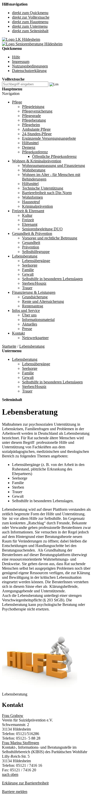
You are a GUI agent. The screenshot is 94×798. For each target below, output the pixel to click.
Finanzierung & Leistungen (33, 292)
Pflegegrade (31, 116)
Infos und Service (26, 310)
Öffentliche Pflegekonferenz (54, 156)
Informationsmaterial (38, 319)
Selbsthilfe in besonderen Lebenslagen (52, 279)
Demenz (28, 147)
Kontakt (18, 333)
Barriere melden (14, 791)
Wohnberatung (33, 170)
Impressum (20, 61)
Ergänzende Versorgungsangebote (49, 138)
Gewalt (28, 274)
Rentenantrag (32, 306)
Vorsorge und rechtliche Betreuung (49, 238)
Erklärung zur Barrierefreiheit (25, 783)
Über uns (29, 315)
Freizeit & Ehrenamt (28, 211)
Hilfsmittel (30, 143)
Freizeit (28, 220)
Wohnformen (32, 197)
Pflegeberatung (34, 120)
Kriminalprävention (37, 206)
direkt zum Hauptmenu (30, 22)
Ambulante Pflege (36, 129)
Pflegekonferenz (35, 152)
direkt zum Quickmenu (30, 13)
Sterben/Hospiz (34, 283)
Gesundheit (31, 242)
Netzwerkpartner (35, 338)
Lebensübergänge (36, 261)
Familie (28, 270)
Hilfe (16, 57)
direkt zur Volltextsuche (30, 17)
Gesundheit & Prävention (32, 233)
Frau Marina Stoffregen (20, 743)
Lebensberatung (24, 256)
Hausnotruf (31, 202)
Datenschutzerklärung (29, 70)
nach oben (10, 774)
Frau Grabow (12, 715)
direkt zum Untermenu (30, 26)
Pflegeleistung (33, 106)
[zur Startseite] (21, 39)
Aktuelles (29, 324)
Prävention (30, 247)
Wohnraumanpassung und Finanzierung (53, 165)
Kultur (27, 215)
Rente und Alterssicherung (43, 301)
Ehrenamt (29, 224)
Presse (27, 329)
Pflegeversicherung (37, 111)
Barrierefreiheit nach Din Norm (47, 193)
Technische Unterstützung (42, 188)
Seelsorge (29, 265)
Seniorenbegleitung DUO (42, 229)
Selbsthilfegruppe (36, 251)
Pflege (17, 102)
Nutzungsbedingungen (30, 66)
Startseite (9, 346)
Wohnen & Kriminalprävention (36, 161)
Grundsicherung (35, 297)
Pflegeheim (31, 125)
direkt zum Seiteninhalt (30, 31)
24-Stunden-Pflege (37, 134)
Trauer (27, 288)
